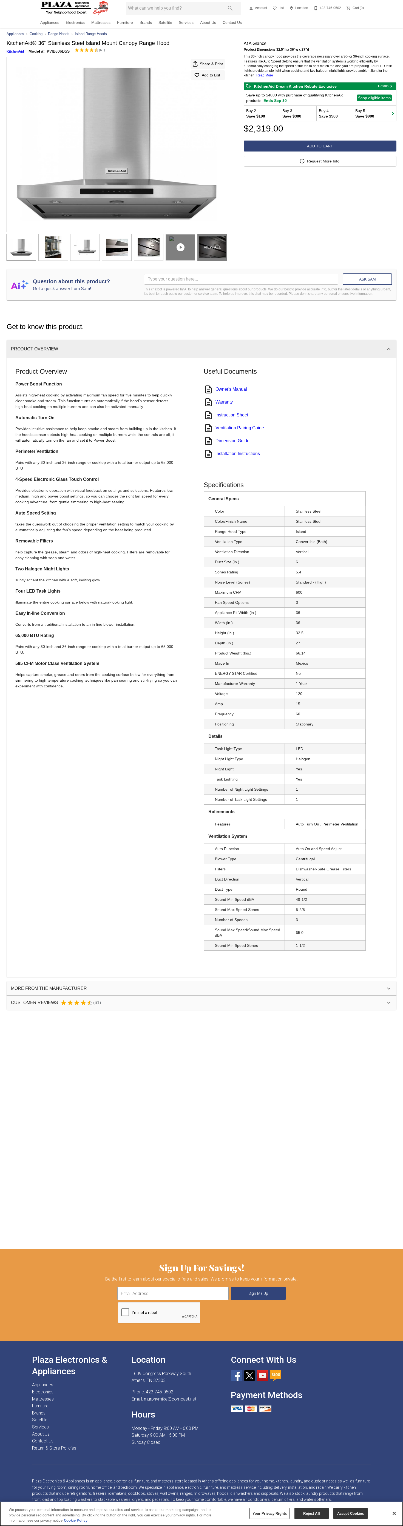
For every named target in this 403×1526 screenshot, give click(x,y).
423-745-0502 (159, 1391)
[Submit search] (230, 8)
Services (186, 23)
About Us (208, 23)
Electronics (75, 23)
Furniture (125, 23)
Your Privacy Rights (269, 1513)
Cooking (36, 34)
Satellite (165, 23)
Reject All (311, 1513)
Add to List (211, 75)
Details (383, 86)
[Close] (394, 1513)
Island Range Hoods (91, 34)
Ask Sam (367, 279)
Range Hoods (58, 34)
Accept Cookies (350, 1513)
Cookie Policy (75, 1520)
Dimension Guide (232, 440)
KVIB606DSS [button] (58, 51)
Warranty (224, 402)
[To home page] (75, 8)
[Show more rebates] (393, 113)
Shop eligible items (374, 98)
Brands (146, 23)
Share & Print (211, 64)
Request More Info (323, 161)
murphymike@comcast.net (170, 1399)
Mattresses (100, 23)
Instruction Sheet (231, 415)
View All (212, 247)
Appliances (49, 23)
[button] (251, 8)
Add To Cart (320, 146)
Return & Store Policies (54, 1448)
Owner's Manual (231, 389)
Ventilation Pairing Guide (239, 427)
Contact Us (232, 23)
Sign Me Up (258, 1293)
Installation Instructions (237, 453)
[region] (201, 1514)
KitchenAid (15, 51)
